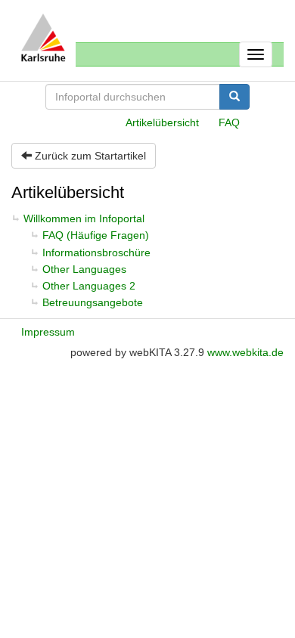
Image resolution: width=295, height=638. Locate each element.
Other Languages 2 (88, 286)
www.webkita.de (245, 352)
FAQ (229, 122)
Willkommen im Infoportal (83, 218)
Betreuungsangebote (92, 302)
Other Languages (84, 269)
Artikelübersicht (162, 122)
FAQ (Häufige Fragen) (95, 235)
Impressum (48, 332)
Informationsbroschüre (96, 252)
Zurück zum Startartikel (89, 156)
